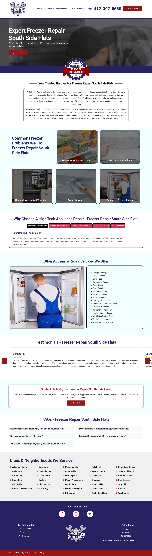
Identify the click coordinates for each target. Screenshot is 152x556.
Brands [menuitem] (49, 9)
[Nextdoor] (90, 514)
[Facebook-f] (62, 514)
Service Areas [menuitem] (61, 9)
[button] (4, 361)
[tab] (37, 225)
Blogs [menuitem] (90, 9)
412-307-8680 (107, 8)
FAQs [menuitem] (73, 9)
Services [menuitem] (39, 9)
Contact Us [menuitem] (81, 9)
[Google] (76, 514)
